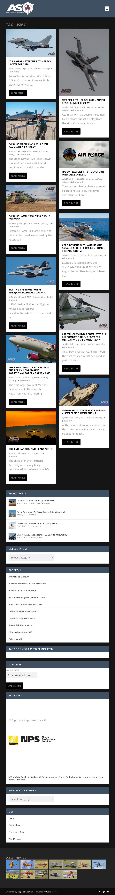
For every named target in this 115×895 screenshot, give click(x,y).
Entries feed (14, 825)
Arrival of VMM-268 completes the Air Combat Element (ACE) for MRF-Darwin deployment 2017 (84, 337)
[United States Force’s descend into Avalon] (12, 525)
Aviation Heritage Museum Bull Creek (27, 597)
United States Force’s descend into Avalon (37, 523)
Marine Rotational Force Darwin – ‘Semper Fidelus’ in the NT (84, 412)
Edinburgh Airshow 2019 (20, 632)
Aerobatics (91, 107)
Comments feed (16, 832)
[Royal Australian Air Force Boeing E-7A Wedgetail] (12, 513)
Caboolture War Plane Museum (24, 611)
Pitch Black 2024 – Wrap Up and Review (36, 500)
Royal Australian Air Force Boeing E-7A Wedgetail (41, 512)
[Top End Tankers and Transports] (31, 428)
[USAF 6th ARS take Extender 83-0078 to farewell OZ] (12, 536)
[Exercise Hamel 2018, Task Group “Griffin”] (31, 198)
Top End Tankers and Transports (30, 449)
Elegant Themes (25, 891)
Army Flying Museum (19, 576)
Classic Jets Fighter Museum (22, 618)
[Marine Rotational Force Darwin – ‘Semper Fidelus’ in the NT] (84, 392)
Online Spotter (16, 223)
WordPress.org (16, 839)
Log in (11, 818)
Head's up (38, 377)
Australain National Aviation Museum (27, 583)
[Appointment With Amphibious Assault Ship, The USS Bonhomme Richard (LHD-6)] (84, 227)
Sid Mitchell (15, 68)
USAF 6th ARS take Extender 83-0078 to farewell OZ (42, 534)
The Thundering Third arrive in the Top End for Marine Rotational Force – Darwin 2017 (29, 370)
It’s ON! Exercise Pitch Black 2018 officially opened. (83, 173)
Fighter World (15, 639)
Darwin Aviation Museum (21, 625)
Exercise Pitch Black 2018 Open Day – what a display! (28, 146)
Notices (12, 380)
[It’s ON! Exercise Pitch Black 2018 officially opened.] (84, 154)
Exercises (37, 68)
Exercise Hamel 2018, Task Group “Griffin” (29, 218)
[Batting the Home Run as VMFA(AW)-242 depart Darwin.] (31, 271)
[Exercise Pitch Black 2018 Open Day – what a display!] (31, 121)
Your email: (12, 670)
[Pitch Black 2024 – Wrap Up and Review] (12, 502)
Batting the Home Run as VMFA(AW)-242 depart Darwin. (27, 291)
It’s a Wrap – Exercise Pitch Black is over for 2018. (30, 63)
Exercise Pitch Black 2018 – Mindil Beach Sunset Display (83, 102)
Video (38, 526)
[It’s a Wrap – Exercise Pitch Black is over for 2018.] (31, 43)
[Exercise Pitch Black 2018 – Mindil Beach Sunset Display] (84, 62)
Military (45, 68)
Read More (17, 93)
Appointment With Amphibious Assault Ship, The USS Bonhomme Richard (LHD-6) (83, 248)
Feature (40, 503)
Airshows (36, 151)
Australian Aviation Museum (22, 590)
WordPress (51, 891)
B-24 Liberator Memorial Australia (25, 604)
